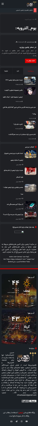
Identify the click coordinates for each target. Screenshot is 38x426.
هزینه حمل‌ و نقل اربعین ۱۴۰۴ (14, 80)
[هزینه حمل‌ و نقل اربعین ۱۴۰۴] (30, 81)
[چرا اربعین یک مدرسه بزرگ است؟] (30, 215)
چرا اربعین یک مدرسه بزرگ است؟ (13, 214)
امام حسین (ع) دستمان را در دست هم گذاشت (22, 134)
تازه (18, 71)
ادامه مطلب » (31, 61)
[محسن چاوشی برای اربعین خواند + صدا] (30, 188)
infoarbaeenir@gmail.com (26, 395)
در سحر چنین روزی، (27, 47)
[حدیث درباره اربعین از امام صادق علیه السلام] (30, 171)
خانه (33, 19)
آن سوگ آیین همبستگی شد (15, 204)
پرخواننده (31, 71)
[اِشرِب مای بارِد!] (30, 125)
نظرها (6, 71)
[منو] (3, 5)
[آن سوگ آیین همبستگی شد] (30, 205)
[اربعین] (31, 4)
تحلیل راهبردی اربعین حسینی (24, 10)
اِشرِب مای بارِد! (18, 124)
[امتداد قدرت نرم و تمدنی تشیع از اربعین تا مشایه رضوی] (30, 154)
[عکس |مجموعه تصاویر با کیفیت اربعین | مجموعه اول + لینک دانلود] (30, 91)
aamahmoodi (31, 42)
